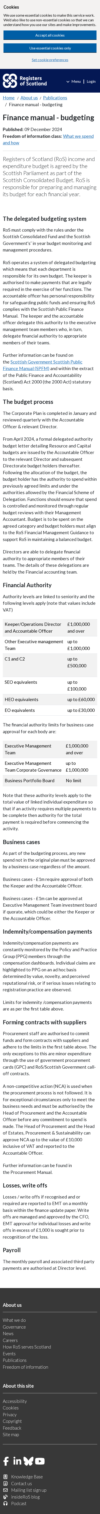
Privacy (10, 1414)
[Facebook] (6, 1461)
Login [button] (91, 81)
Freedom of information (25, 1367)
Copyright (12, 1421)
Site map (11, 1434)
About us (29, 97)
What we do (14, 1320)
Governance (14, 1327)
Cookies (11, 1407)
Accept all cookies (50, 35)
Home (9, 97)
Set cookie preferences (50, 59)
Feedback (12, 1428)
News (8, 1333)
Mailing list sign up (29, 1490)
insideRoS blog (25, 1496)
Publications (55, 97)
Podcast (19, 1503)
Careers (10, 1340)
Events (9, 1353)
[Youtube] (40, 1461)
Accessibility (15, 1401)
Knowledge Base (27, 1476)
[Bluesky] (28, 1461)
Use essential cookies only (50, 48)
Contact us (21, 1483)
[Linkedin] (17, 1461)
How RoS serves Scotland (27, 1346)
